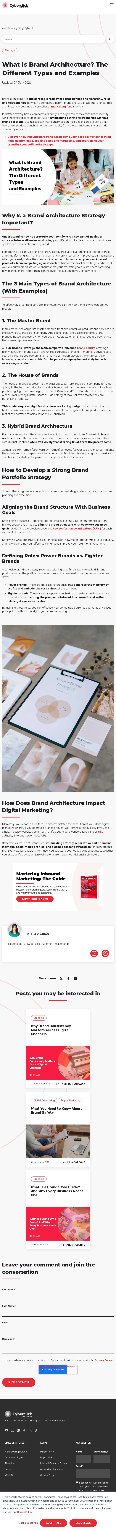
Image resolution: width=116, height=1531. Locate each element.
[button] (112, 5)
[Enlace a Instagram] (12, 1430)
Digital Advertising (44, 1100)
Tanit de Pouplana (72, 1083)
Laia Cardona (76, 1162)
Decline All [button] (83, 1523)
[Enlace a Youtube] (6, 1430)
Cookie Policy (24, 1512)
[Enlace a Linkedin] (18, 1430)
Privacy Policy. (104, 1360)
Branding (39, 1017)
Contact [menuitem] (9, 1475)
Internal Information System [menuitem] (54, 1463)
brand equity (86, 348)
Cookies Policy (47, 1475)
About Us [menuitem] (9, 1463)
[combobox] (54, 39)
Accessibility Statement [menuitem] (52, 1469)
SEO (100, 831)
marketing (58, 106)
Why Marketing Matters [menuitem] (16, 1452)
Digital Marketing (71, 1100)
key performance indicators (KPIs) (77, 528)
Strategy (10, 50)
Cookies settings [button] (28, 1523)
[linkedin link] (94, 953)
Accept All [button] (53, 1523)
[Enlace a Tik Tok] (35, 1430)
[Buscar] (110, 39)
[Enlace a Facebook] (24, 1430)
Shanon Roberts (74, 1244)
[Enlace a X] (30, 1430)
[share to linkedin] (75, 978)
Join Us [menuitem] (8, 1469)
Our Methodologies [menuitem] (14, 1457)
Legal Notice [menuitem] (46, 1457)
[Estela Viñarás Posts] (105, 953)
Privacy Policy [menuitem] (47, 1452)
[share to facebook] (68, 978)
